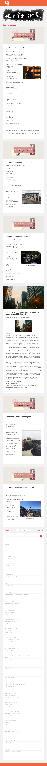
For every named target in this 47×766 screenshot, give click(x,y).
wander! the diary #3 (8, 632)
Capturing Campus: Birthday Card (11, 621)
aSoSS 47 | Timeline (8, 708)
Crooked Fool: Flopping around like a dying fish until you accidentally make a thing (19, 655)
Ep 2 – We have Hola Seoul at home (11, 717)
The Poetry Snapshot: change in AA (20, 417)
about (42, 2)
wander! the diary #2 (8, 652)
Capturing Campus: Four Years (10, 567)
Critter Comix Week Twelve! (10, 744)
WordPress (42, 764)
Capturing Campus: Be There (10, 646)
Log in (6, 542)
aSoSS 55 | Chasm (8, 572)
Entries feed (7, 544)
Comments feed (7, 546)
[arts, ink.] (7, 2)
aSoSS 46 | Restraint (8, 724)
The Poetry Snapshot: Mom (16, 48)
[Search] (41, 536)
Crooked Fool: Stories (8, 583)
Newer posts (6, 530)
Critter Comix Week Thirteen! (10, 726)
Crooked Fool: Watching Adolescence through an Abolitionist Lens (16, 594)
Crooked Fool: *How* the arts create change (13, 751)
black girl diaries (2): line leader (10, 610)
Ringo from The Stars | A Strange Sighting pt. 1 (13, 659)
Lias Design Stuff (8, 673)
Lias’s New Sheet (8, 738)
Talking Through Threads (9, 686)
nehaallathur (16, 51)
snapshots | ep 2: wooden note (10, 715)
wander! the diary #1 (8, 679)
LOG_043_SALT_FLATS (9, 682)
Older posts (40, 530)
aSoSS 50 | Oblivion (8, 668)
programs (24, 2)
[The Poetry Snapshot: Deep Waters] (23, 224)
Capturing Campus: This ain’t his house (12, 603)
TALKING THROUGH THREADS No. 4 (11, 637)
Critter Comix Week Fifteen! (10, 650)
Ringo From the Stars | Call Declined (11, 720)
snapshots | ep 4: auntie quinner (10, 661)
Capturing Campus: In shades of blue (11, 670)
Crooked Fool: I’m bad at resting (10, 729)
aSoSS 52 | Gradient (8, 608)
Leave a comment (23, 165)
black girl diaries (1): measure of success (12, 648)
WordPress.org (7, 548)
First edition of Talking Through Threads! (12, 711)
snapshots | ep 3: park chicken (10, 691)
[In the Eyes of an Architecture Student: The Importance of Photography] (23, 297)
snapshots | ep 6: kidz (8, 625)
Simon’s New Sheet (8, 706)
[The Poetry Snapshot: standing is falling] (23, 475)
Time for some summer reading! (10, 563)
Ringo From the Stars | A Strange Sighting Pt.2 (13, 639)
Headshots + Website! (9, 605)
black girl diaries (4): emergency (10, 558)
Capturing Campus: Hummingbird (11, 756)
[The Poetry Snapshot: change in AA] (23, 404)
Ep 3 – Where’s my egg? (9, 704)
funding (28, 2)
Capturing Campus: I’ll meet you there (11, 731)
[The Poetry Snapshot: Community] (23, 150)
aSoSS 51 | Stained (8, 630)
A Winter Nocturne (8, 749)
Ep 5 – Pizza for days (8, 664)
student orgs (37, 2)
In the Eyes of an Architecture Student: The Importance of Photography (23, 313)
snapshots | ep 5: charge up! (10, 641)
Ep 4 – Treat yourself (8, 688)
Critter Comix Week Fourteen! (10, 677)
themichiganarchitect (18, 317)
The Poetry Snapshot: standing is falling (22, 487)
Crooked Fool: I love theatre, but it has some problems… (15, 684)
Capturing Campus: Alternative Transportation (13, 693)
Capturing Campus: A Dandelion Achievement (13, 576)
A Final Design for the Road (9, 569)
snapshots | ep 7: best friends (10, 601)
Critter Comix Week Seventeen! (10, 590)
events (19, 2)
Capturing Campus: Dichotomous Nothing (12, 713)
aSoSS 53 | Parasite (8, 592)
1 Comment (22, 51)
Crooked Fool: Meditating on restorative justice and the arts (15, 634)
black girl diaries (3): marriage (10, 560)
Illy (5, 666)
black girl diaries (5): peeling (9, 556)
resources (32, 2)
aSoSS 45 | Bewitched (8, 742)
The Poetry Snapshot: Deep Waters (19, 236)
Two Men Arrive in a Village (9, 578)
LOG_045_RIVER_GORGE (9, 574)
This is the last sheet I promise (10, 695)
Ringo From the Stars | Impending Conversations (13, 735)
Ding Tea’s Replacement (9, 643)
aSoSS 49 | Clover (8, 675)
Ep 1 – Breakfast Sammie (9, 733)
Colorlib (35, 764)
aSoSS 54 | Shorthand (8, 581)
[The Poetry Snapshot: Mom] (23, 35)
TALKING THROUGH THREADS (10, 596)
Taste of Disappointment (9, 599)
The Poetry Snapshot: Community (19, 162)
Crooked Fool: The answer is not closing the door (13, 619)
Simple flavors (7, 623)
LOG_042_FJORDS (8, 753)
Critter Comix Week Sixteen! (10, 612)
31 (27, 530)
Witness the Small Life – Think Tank (11, 747)
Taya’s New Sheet (8, 722)
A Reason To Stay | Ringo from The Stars (12, 697)
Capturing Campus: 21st (9, 585)
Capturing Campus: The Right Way (11, 702)
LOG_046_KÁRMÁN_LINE (9, 565)
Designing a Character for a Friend (11, 628)
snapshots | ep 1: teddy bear (10, 740)
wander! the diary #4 (8, 614)
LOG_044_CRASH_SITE (9, 587)
